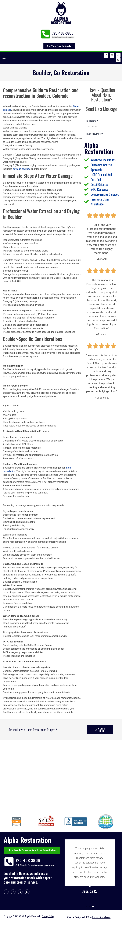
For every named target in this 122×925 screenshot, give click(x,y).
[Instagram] (112, 55)
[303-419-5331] (45, 34)
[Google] (118, 60)
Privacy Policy (48, 916)
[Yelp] (118, 55)
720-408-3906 (62, 33)
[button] (3, 57)
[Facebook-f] (106, 55)
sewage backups (21, 169)
